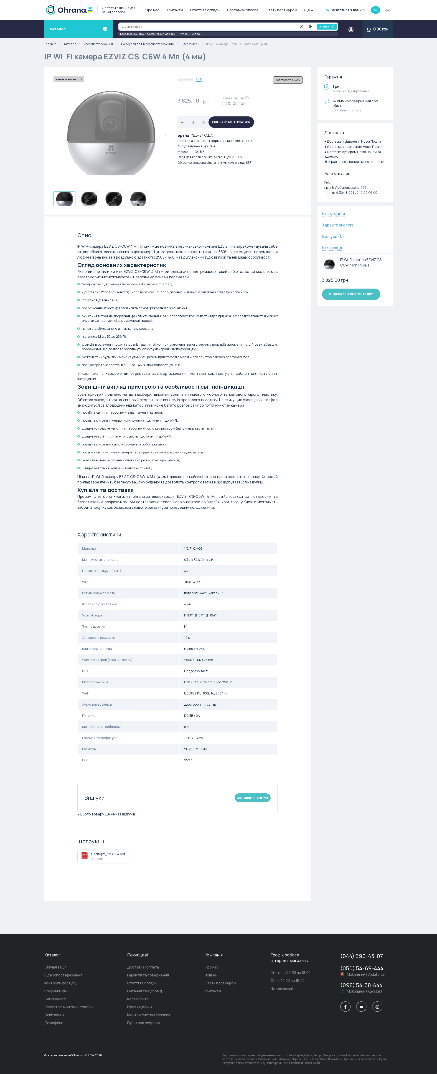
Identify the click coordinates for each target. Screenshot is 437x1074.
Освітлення (54, 1015)
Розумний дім (55, 991)
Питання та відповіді (145, 991)
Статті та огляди (204, 10)
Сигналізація (55, 967)
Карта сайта (138, 999)
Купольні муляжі (190, 33)
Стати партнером (281, 10)
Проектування (139, 1007)
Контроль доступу (60, 983)
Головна (50, 44)
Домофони (53, 1023)
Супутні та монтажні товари (68, 1007)
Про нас (152, 10)
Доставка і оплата (242, 10)
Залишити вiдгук (252, 797)
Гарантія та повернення (148, 975)
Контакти (175, 10)
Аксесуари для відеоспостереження (147, 44)
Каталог (70, 44)
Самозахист (55, 999)
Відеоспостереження (98, 44)
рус (387, 10)
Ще (307, 10)
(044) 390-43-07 (361, 956)
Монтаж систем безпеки (148, 1015)
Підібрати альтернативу (231, 122)
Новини (211, 975)
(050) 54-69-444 (362, 968)
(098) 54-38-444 (361, 985)
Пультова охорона (143, 1023)
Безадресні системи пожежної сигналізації (147, 33)
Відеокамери (190, 44)
